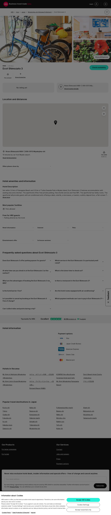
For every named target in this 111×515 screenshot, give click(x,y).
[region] (55, 503)
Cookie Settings (83, 505)
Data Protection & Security (20, 512)
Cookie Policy (6, 512)
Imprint (33, 512)
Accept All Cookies (83, 500)
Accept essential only (83, 510)
